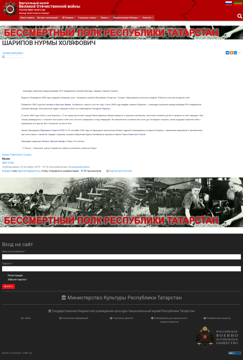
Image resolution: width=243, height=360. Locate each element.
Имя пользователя (14, 251)
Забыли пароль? (17, 279)
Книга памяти (27, 18)
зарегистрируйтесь (28, 170)
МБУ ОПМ (8, 162)
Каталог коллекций (47, 18)
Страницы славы (87, 18)
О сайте (26, 318)
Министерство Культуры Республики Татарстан (124, 298)
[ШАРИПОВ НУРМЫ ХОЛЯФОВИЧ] (121, 70)
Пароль (7, 263)
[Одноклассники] (231, 52)
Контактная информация (74, 318)
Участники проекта (123, 318)
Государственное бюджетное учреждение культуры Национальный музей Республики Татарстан (123, 311)
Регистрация (15, 275)
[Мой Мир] (235, 52)
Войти (9, 286)
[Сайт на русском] (229, 3)
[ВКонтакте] (227, 52)
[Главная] (10, 9)
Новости (147, 18)
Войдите (7, 170)
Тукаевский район (12, 52)
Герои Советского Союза (16, 154)
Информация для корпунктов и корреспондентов (170, 320)
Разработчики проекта (218, 318)
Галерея (69, 18)
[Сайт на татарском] (238, 3)
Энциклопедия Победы (125, 18)
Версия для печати (121, 170)
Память (105, 18)
